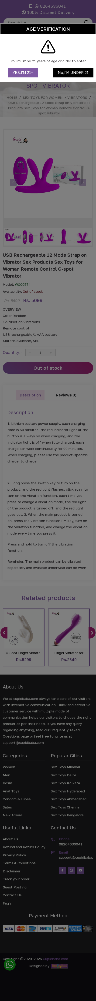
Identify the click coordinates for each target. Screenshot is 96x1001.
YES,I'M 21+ (23, 72)
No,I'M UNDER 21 (73, 72)
